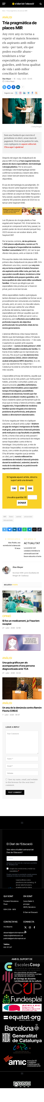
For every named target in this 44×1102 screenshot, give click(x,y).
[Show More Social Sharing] (23, 87)
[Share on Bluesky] (9, 87)
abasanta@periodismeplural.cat (15, 933)
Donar (22, 503)
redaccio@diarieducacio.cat (13, 935)
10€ (14, 488)
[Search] (40, 3)
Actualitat (32, 543)
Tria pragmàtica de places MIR (19, 25)
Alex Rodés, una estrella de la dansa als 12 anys (11, 545)
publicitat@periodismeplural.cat (15, 938)
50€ (30, 488)
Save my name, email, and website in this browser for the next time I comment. (22, 782)
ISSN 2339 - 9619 (10, 909)
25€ (22, 488)
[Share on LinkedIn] (18, 87)
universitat (28, 517)
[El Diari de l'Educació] (23, 4)
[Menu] (3, 3)
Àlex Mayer (6, 79)
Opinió (6, 616)
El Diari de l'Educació (30, 912)
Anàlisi (7, 17)
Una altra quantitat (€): (17, 497)
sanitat (18, 517)
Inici (3, 11)
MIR (5, 517)
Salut (11, 517)
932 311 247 (8, 947)
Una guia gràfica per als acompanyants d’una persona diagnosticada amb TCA (18, 665)
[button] (22, 823)
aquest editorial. (28, 144)
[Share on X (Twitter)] (4, 87)
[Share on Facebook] (13, 87)
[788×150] (22, 214)
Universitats (8, 520)
